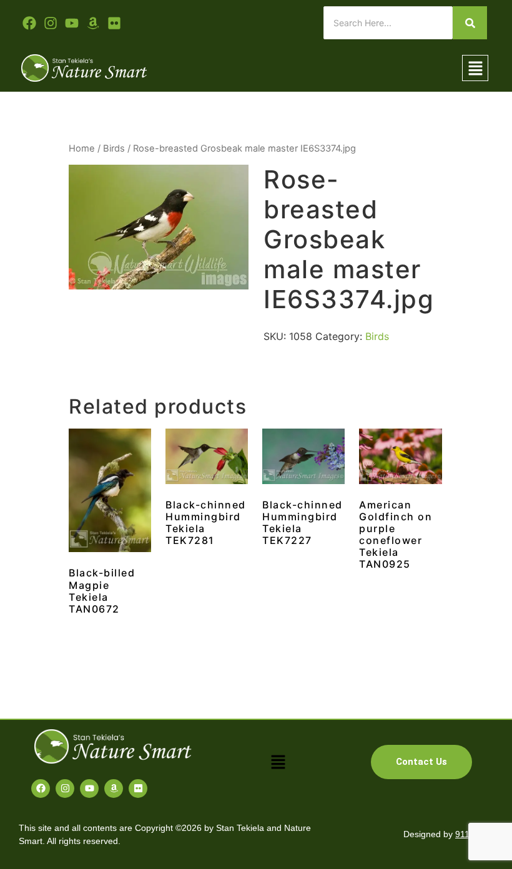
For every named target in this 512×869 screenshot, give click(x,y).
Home (82, 148)
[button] (475, 68)
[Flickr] (138, 788)
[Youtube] (71, 23)
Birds (114, 148)
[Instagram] (65, 788)
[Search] (470, 22)
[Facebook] (40, 788)
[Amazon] (113, 788)
